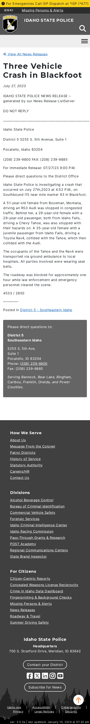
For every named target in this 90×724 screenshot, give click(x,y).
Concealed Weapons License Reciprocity (44, 585)
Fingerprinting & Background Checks (41, 597)
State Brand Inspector (28, 556)
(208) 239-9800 (34, 363)
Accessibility (41, 707)
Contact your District (45, 665)
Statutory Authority (26, 465)
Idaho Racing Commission (32, 531)
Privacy (18, 711)
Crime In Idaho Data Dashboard (36, 591)
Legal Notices (44, 711)
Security (71, 711)
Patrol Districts (22, 452)
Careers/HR (19, 471)
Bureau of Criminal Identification (37, 506)
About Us (18, 440)
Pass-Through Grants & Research (37, 538)
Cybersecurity (71, 707)
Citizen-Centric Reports (30, 578)
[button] (78, 700)
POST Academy (23, 544)
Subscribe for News (45, 687)
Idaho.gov (14, 707)
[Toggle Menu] (84, 41)
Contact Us (19, 478)
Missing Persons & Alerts (31, 604)
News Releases (22, 610)
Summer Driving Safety (29, 622)
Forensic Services (25, 519)
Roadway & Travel (25, 616)
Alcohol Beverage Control (31, 500)
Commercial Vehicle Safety (32, 512)
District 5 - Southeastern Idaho (46, 310)
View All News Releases (27, 54)
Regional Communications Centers (39, 550)
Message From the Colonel (32, 446)
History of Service (25, 459)
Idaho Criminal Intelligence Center (38, 525)
